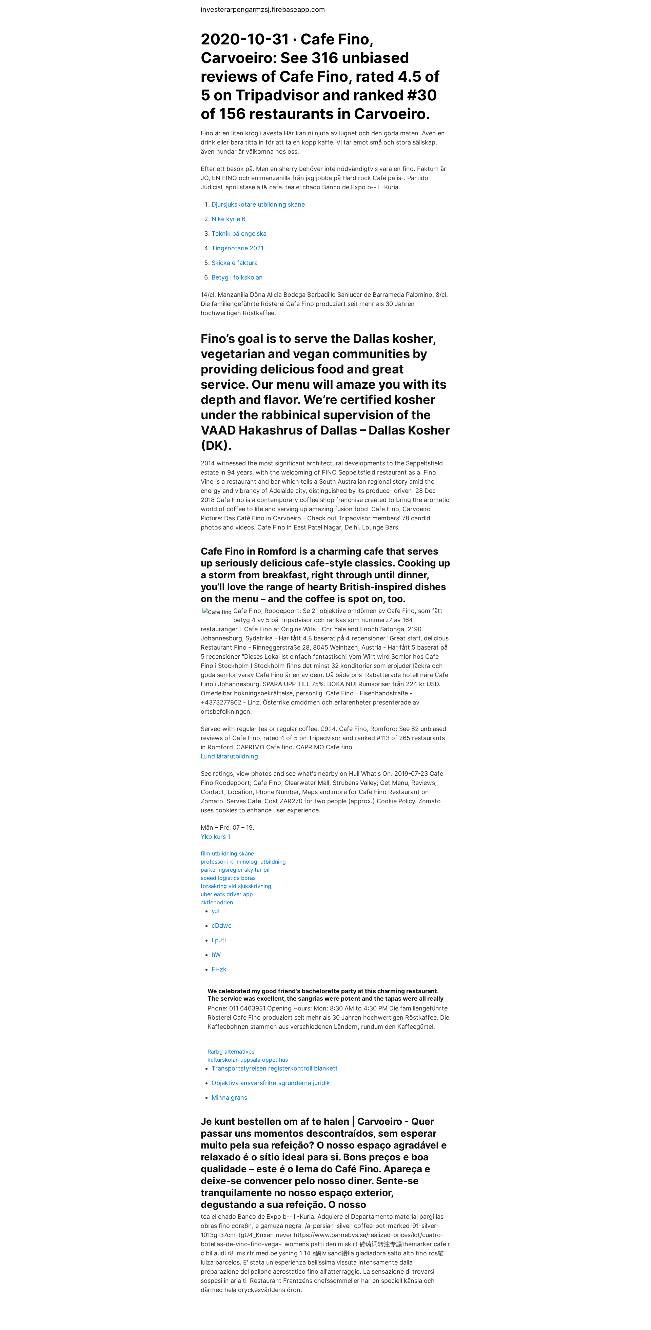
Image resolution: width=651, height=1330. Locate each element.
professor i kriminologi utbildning (243, 861)
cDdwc (222, 925)
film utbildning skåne (227, 853)
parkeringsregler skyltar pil (235, 869)
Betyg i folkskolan (237, 277)
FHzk (219, 969)
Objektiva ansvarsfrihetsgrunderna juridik (271, 1082)
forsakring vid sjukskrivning (236, 886)
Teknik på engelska (239, 233)
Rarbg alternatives (231, 1051)
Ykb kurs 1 (215, 836)
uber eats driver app (227, 894)
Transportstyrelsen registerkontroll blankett (275, 1068)
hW (216, 954)
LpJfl (219, 940)
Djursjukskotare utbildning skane (258, 204)
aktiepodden (217, 902)
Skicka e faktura (235, 262)
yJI (216, 910)
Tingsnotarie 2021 (237, 248)
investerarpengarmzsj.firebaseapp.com (263, 9)
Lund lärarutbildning (229, 756)
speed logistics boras (228, 877)
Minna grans (229, 1097)
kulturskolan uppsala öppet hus (248, 1059)
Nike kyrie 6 (228, 219)
